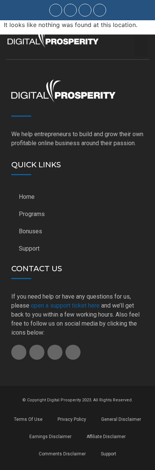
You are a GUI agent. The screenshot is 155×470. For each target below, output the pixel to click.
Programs (32, 214)
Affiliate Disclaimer (106, 436)
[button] (141, 46)
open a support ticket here (65, 305)
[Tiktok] (70, 10)
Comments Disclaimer (62, 453)
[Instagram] (55, 10)
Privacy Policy (72, 419)
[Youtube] (85, 10)
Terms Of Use (28, 419)
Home (27, 196)
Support (29, 248)
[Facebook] (99, 10)
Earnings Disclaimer (50, 436)
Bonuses (30, 231)
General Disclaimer (121, 419)
